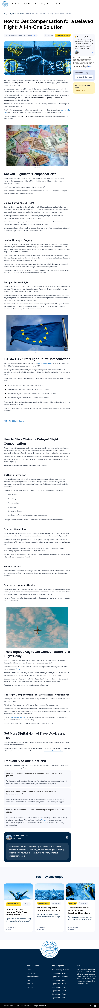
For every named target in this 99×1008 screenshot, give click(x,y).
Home (29, 970)
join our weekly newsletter (53, 751)
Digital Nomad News (59, 984)
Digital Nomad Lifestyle (13, 903)
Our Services (17, 4)
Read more (25, 928)
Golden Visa (72, 903)
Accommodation (33, 977)
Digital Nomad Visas (31, 4)
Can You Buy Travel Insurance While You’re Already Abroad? (16, 912)
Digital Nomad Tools (43, 903)
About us (30, 984)
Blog (43, 4)
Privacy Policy (8, 1006)
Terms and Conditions (23, 1006)
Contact (59, 4)
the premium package (18, 717)
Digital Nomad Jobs (58, 980)
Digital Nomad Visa (58, 998)
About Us (50, 4)
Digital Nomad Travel (17, 13)
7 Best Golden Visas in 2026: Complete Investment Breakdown (79, 910)
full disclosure (86, 68)
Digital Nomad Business (60, 973)
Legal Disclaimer (40, 1006)
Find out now (79, 91)
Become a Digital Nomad (60, 970)
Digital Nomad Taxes (59, 987)
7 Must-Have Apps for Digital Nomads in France (48, 909)
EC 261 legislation (44, 363)
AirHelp (18, 669)
